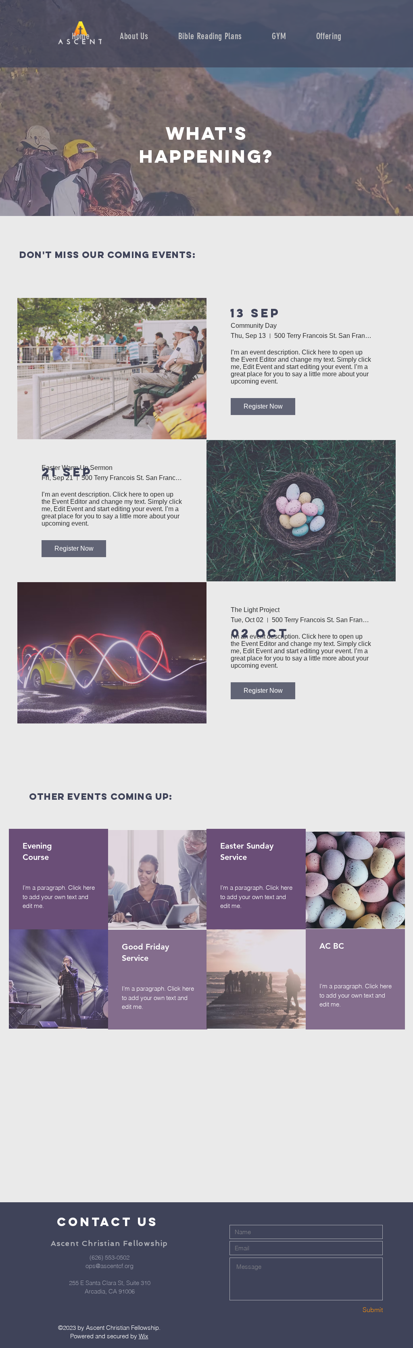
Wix (143, 1336)
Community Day (254, 325)
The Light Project (255, 609)
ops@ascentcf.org (109, 1266)
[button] (210, 36)
